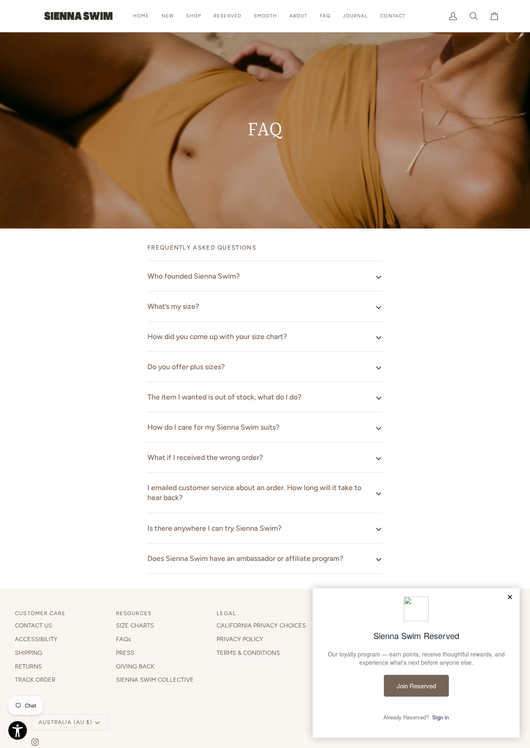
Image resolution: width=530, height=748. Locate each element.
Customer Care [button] (40, 613)
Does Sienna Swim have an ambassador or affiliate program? (245, 558)
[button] (193, 16)
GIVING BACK (135, 666)
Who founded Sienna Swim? (193, 276)
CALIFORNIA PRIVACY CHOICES (261, 625)
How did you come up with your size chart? (217, 336)
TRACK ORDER (35, 679)
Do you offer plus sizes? (186, 366)
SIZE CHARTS (135, 625)
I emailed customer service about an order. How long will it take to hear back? (254, 492)
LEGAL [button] (226, 613)
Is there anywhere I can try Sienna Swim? (214, 528)
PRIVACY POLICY (240, 639)
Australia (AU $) (65, 722)
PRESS (125, 653)
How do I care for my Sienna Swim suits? (213, 427)
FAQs (123, 639)
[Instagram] (35, 742)
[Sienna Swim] (79, 16)
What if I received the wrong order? (205, 457)
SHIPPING (28, 653)
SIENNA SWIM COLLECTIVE (155, 679)
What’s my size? (173, 306)
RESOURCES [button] (134, 613)
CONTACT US (33, 625)
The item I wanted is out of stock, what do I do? (224, 396)
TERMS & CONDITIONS (248, 653)
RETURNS (28, 666)
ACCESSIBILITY (36, 639)
